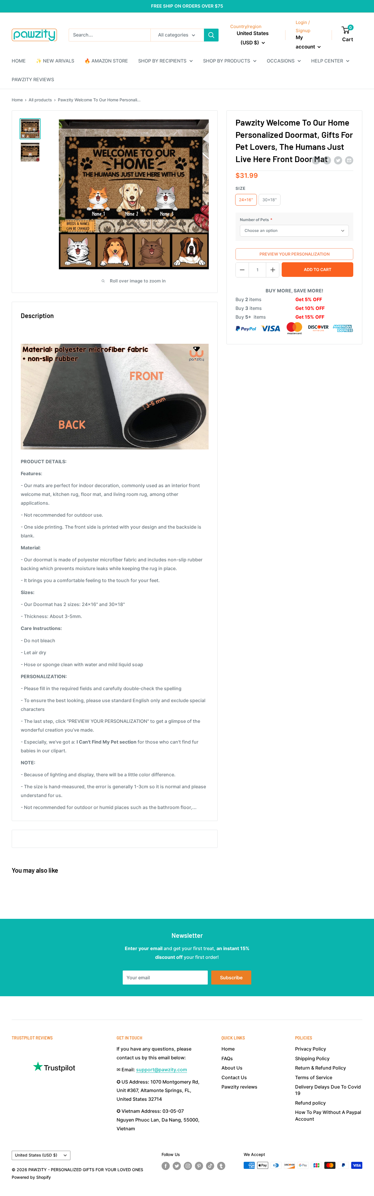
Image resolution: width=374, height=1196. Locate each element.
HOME (19, 61)
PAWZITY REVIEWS (33, 79)
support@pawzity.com (161, 1069)
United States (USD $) (36, 1155)
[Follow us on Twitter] (177, 1166)
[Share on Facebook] (316, 160)
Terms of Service (313, 1077)
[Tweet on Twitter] (338, 160)
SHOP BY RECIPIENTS (162, 61)
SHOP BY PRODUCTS (226, 61)
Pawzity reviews (239, 1087)
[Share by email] (349, 160)
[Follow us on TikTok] (210, 1166)
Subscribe (231, 977)
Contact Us (234, 1077)
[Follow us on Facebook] (166, 1166)
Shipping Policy (312, 1058)
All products (40, 99)
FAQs (227, 1058)
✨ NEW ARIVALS (55, 61)
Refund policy (310, 1103)
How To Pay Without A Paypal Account (328, 1115)
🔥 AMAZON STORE (106, 61)
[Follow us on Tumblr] (221, 1166)
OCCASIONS (281, 61)
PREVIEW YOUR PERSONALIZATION (294, 253)
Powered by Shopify (31, 1177)
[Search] (211, 35)
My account (306, 42)
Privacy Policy (310, 1049)
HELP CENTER (327, 61)
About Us (232, 1068)
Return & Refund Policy (320, 1068)
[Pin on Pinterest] (327, 160)
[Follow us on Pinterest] (199, 1166)
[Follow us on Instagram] (188, 1166)
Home (17, 99)
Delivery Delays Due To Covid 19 (328, 1090)
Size (241, 188)
